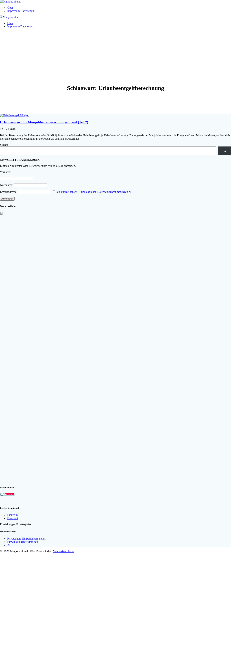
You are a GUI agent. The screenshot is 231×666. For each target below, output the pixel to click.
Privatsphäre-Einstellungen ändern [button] (26, 538)
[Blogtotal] (6, 500)
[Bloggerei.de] (7, 494)
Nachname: (6, 185)
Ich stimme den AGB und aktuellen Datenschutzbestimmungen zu (93, 191)
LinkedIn (12, 514)
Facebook (12, 518)
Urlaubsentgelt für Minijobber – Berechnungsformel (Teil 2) (44, 122)
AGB (10, 545)
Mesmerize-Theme (63, 551)
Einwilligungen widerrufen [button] (22, 541)
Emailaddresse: (9, 191)
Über (10, 7)
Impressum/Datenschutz (20, 10)
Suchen (4, 144)
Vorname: (5, 172)
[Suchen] (224, 150)
